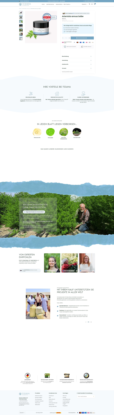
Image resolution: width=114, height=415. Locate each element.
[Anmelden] (93, 396)
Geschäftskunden (66, 399)
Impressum (51, 395)
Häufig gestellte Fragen (67, 71)
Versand (50, 401)
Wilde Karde (37, 402)
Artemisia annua (50, 4)
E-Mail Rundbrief (66, 401)
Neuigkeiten (65, 405)
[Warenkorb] (94, 4)
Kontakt (64, 397)
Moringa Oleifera (38, 397)
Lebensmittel (59, 4)
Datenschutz (51, 404)
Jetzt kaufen (62, 1)
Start (20, 8)
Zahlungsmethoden (53, 402)
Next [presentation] (91, 322)
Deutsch (84, 4)
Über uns (64, 395)
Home (43, 4)
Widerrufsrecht (52, 399)
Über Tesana (66, 4)
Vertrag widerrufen (53, 406)
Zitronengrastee (38, 399)
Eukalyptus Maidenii (39, 401)
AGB (50, 397)
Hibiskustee (37, 404)
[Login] (92, 4)
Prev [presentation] (85, 322)
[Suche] (89, 4)
